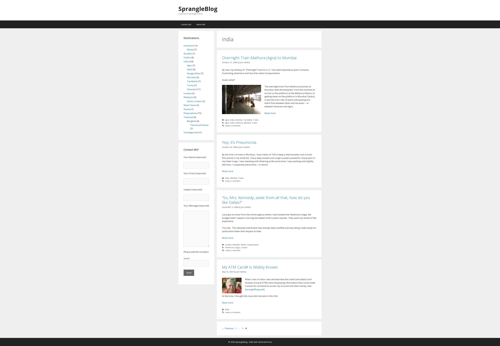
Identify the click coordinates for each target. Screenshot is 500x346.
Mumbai (238, 120)
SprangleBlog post (254, 289)
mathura (239, 123)
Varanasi (191, 89)
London (228, 244)
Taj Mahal (247, 120)
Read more (270, 113)
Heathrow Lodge (232, 247)
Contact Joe (186, 24)
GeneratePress (265, 342)
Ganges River (193, 73)
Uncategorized (191, 132)
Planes (243, 244)
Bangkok (191, 121)
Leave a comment (232, 125)
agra (227, 123)
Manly (190, 49)
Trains (255, 120)
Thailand (188, 117)
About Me (200, 24)
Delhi (189, 69)
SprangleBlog (197, 9)
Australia (188, 45)
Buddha (188, 53)
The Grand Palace (199, 125)
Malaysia (188, 97)
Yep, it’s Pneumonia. (239, 142)
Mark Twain (190, 105)
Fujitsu (187, 57)
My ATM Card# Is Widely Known (250, 267)
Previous (228, 328)
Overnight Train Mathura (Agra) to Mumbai (259, 57)
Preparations (253, 244)
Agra (227, 120)
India (232, 120)
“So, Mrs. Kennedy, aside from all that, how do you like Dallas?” (266, 200)
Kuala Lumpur (194, 101)
